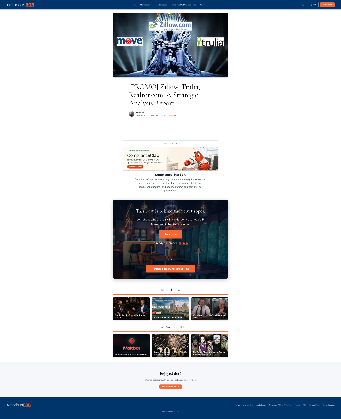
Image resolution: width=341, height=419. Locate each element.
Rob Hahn (140, 112)
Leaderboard (161, 5)
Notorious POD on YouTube (183, 5)
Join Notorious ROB (170, 387)
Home (133, 5)
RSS (304, 405)
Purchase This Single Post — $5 (170, 268)
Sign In (313, 5)
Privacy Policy (314, 405)
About (202, 5)
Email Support (329, 405)
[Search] (303, 5)
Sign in (183, 243)
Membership (146, 5)
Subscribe (327, 5)
